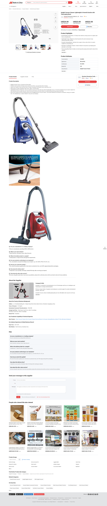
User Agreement (60, 501)
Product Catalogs (26, 459)
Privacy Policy (72, 501)
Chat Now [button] (90, 26)
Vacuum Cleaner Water (25, 488)
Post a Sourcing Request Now (43, 397)
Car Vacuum (44, 319)
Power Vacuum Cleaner (14, 488)
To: (15, 383)
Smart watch (33, 464)
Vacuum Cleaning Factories (15, 485)
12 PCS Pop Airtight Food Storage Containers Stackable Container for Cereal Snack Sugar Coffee (53, 424)
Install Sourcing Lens (40, 494)
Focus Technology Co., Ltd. (44, 501)
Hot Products (28, 497)
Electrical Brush (38, 319)
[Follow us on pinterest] (95, 494)
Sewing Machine (51, 319)
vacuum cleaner (34, 466)
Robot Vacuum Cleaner (20, 319)
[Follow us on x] (90, 494)
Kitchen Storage (12, 462)
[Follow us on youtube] (93, 494)
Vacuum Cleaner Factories (45, 485)
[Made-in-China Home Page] (15, 2)
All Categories (13, 6)
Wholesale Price (60, 497)
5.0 (83, 78)
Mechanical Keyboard (66, 319)
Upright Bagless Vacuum (27, 479)
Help (76, 6)
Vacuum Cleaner (25, 8)
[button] (66, 2)
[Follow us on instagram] (92, 494)
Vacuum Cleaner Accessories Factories (30, 485)
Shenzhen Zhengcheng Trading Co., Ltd (71, 16)
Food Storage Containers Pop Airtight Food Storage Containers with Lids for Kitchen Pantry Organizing (89, 424)
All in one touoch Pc (35, 462)
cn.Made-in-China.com (65, 499)
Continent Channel (68, 497)
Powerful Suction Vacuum (15, 479)
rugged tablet (56, 462)
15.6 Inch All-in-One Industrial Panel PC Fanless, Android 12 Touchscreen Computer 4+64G (89, 449)
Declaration (66, 501)
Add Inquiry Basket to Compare (34, 52)
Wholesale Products (53, 497)
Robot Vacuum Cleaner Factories (59, 485)
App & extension (83, 6)
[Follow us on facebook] (88, 494)
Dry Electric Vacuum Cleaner (38, 488)
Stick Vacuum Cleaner (30, 319)
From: (14, 380)
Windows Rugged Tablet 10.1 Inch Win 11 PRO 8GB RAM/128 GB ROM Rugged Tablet (35, 449)
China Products (34, 497)
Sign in (97, 3)
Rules (97, 6)
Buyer (70, 6)
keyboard (77, 466)
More (10, 490)
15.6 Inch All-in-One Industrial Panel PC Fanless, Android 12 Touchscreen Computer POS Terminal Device (71, 449)
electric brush (11, 466)
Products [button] (29, 2)
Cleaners (77, 464)
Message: (14, 386)
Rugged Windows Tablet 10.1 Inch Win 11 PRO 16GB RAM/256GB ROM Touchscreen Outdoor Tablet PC (17, 449)
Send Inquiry (70, 26)
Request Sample (82, 29)
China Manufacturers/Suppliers (43, 497)
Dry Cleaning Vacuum (72, 485)
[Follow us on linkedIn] (97, 494)
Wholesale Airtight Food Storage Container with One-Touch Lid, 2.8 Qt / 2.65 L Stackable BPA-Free (17, 424)
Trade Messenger (28, 494)
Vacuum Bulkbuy (49, 488)
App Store (12, 494)
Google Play (20, 494)
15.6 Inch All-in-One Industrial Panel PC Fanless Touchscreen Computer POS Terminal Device (52, 449)
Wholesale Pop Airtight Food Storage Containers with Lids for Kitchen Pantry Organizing (71, 424)
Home (10, 8)
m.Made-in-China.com (56, 499)
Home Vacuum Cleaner (83, 485)
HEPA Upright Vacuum (39, 479)
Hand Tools (78, 462)
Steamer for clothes (12, 464)
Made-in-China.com (48, 499)
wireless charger (57, 464)
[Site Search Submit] (70, 2)
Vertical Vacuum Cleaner (34, 8)
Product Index (74, 497)
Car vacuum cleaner (57, 466)
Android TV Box (58, 319)
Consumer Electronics (17, 8)
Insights (79, 497)
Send (18, 397)
